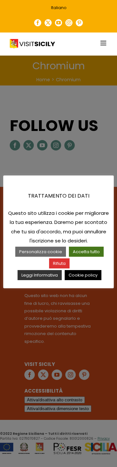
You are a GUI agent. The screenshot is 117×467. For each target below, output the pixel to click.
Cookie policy (83, 275)
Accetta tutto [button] (86, 252)
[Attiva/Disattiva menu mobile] (103, 43)
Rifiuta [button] (59, 263)
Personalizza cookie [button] (40, 252)
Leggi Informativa (39, 275)
